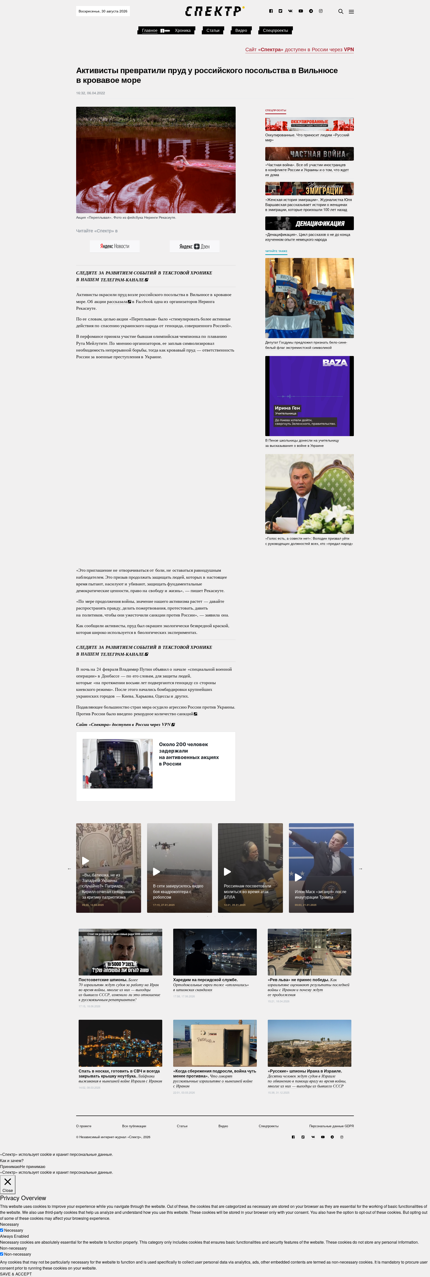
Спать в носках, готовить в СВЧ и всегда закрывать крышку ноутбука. (120, 1075)
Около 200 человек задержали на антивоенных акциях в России (189, 753)
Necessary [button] (9, 1224)
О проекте (83, 1126)
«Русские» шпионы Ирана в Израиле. (307, 1078)
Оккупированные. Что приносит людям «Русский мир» (307, 137)
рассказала (117, 301)
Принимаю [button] (10, 1166)
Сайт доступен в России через (299, 49)
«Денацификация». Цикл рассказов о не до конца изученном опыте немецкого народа (307, 236)
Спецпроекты (275, 30)
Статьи (213, 30)
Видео (241, 30)
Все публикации (134, 1126)
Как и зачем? (12, 1160)
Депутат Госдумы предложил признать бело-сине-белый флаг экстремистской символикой (306, 345)
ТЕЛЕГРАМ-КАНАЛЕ (122, 279)
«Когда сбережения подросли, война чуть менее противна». (214, 1078)
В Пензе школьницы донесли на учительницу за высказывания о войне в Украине (302, 443)
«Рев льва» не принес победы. (308, 986)
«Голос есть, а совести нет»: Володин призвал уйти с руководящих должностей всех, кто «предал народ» (309, 540)
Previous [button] (69, 868)
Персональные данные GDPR (331, 1126)
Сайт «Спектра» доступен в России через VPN (123, 724)
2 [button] (215, 916)
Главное (150, 30)
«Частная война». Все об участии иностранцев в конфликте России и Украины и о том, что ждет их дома (307, 169)
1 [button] (207, 916)
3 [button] (222, 916)
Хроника (183, 30)
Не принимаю (32, 1166)
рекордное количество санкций (163, 713)
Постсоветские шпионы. (119, 989)
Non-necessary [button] (13, 1248)
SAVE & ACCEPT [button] (16, 1274)
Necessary (13, 1230)
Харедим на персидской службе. (211, 984)
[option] (108, 868)
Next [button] (360, 868)
